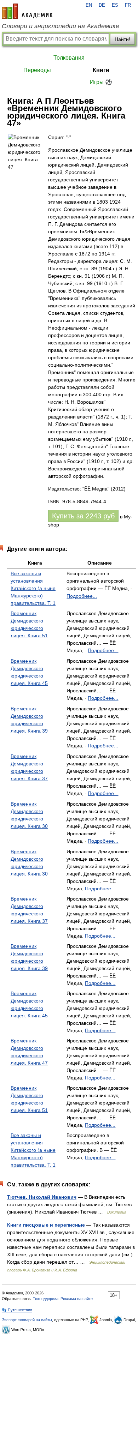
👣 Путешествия (17, 1310)
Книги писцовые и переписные (46, 1225)
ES (115, 5)
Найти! (122, 39)
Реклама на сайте (77, 1298)
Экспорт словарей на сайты (27, 1320)
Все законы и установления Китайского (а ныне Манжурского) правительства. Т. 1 (33, 588)
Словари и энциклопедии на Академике (60, 26)
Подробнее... (82, 596)
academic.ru (27, 11)
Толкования (69, 58)
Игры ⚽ (101, 82)
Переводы (37, 70)
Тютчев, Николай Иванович (41, 1197)
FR (128, 5)
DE (102, 5)
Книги (101, 70)
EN (89, 5)
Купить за (83, 516)
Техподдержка (45, 1298)
